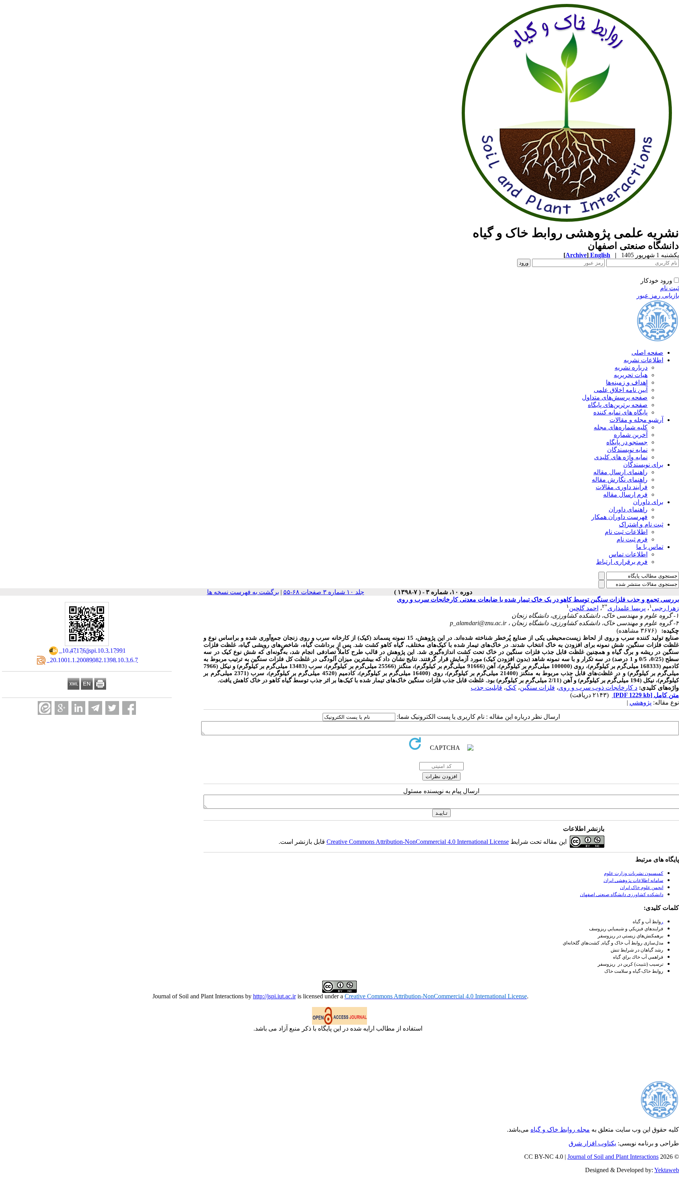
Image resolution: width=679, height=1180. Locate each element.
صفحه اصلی (647, 352)
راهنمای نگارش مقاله (620, 479)
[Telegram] (95, 708)
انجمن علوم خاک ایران (641, 887)
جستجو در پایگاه (627, 442)
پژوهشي (640, 702)
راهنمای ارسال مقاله (620, 472)
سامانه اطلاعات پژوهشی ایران (633, 880)
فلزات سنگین (537, 687)
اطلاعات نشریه (643, 360)
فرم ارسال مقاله (625, 494)
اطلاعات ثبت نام (626, 531)
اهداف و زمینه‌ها (627, 382)
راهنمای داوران (628, 509)
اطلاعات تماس (628, 554)
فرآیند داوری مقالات (622, 487)
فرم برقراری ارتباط (622, 561)
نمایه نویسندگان (627, 449)
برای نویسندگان (643, 464)
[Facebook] (129, 708)
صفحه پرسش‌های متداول (615, 397)
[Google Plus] (61, 708)
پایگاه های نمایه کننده (620, 412)
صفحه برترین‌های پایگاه (618, 404)
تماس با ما (649, 546)
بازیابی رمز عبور (658, 295)
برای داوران (648, 502)
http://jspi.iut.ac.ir (274, 996)
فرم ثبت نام (632, 539)
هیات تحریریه (631, 375)
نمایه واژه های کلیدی (621, 457)
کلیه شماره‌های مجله (621, 427)
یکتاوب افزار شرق (592, 1143)
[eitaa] (44, 708)
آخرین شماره (631, 434)
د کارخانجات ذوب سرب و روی (597, 687)
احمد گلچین (583, 608)
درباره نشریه (631, 367)
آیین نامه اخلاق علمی (621, 390)
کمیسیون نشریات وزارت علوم (633, 873)
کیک (511, 687)
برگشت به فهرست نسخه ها (243, 592)
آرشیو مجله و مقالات (636, 419)
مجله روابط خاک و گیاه (560, 1129)
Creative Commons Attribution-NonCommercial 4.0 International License (418, 841)
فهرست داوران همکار (619, 517)
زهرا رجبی (665, 608)
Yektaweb (666, 1170)
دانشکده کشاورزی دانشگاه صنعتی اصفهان (621, 894)
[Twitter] (112, 708)
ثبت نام (669, 288)
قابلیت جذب (486, 687)
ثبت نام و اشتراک (641, 524)
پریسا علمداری (626, 608)
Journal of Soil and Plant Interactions (613, 1156)
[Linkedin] (78, 708)
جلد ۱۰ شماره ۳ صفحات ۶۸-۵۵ (323, 592)
